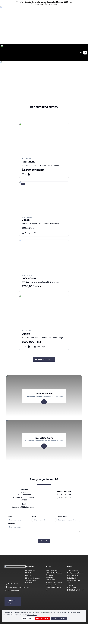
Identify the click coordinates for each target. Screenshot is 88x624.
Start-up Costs (51, 585)
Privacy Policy (32, 615)
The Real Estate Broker (75, 573)
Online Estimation (73, 570)
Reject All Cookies (42, 618)
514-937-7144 (65, 494)
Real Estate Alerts (52, 570)
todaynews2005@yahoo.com (24, 507)
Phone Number (62, 516)
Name (10, 516)
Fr (81, 52)
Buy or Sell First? (73, 575)
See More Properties (42, 359)
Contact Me (11, 601)
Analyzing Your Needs (54, 582)
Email (34, 516)
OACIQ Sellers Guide (74, 590)
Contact (28, 575)
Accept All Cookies (58, 618)
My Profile (28, 573)
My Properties (30, 570)
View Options (27, 618)
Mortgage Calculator (32, 578)
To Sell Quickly (72, 578)
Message (11, 523)
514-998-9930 (65, 498)
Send (42, 541)
